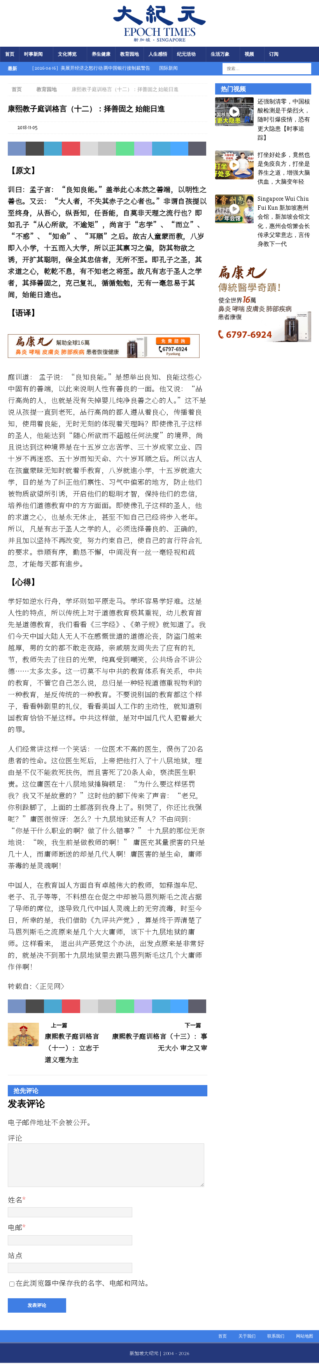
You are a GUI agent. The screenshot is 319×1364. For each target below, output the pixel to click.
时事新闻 (33, 54)
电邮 (15, 1227)
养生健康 (101, 54)
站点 (15, 1255)
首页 (9, 54)
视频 (249, 54)
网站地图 (304, 1336)
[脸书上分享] (17, 149)
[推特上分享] (35, 149)
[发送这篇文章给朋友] (89, 149)
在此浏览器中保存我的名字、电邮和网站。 (84, 1283)
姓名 (15, 1199)
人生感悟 (158, 54)
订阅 (274, 54)
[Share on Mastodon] (143, 149)
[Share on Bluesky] (179, 149)
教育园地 (129, 54)
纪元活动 (186, 54)
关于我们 (247, 1336)
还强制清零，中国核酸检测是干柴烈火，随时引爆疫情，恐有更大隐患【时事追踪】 (284, 119)
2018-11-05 (28, 127)
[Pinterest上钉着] (71, 149)
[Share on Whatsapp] (125, 149)
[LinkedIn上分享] (53, 149)
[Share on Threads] (197, 149)
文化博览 (67, 54)
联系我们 (275, 1336)
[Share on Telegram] (161, 149)
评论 (15, 1138)
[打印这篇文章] (107, 149)
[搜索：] (262, 68)
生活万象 (220, 54)
